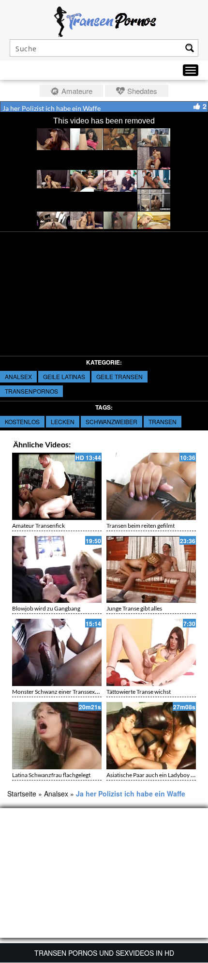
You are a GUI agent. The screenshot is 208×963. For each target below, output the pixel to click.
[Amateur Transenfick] (57, 486)
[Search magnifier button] (189, 48)
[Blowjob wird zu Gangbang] (57, 569)
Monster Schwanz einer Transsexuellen (61, 691)
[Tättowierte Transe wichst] (151, 652)
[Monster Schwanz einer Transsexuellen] (57, 652)
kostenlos (22, 421)
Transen (163, 421)
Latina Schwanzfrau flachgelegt (51, 775)
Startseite (21, 793)
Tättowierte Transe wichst (138, 691)
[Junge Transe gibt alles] (151, 569)
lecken (62, 421)
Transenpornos (31, 391)
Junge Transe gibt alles (134, 608)
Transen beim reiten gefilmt (140, 525)
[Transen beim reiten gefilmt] (151, 486)
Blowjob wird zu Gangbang (46, 608)
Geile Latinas (64, 376)
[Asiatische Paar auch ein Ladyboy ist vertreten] (151, 735)
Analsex (18, 376)
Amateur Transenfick (38, 525)
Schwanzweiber (111, 421)
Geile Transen (119, 376)
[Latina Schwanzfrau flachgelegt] (57, 735)
